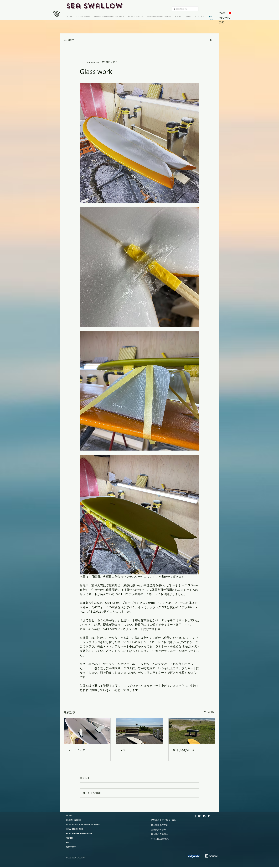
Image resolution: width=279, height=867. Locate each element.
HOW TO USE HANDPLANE (79, 834)
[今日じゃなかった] (192, 731)
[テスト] (139, 731)
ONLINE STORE (73, 820)
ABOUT (69, 838)
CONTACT (71, 847)
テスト (124, 750)
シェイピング (76, 750)
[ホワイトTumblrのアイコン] (209, 816)
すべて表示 (209, 711)
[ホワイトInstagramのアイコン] (200, 816)
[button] (211, 18)
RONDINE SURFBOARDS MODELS (81, 825)
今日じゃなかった (184, 750)
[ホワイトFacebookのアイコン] (195, 816)
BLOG (69, 843)
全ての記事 (69, 39)
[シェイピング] (87, 731)
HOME (69, 815)
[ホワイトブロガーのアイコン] (204, 816)
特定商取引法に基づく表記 (163, 820)
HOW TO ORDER (74, 829)
